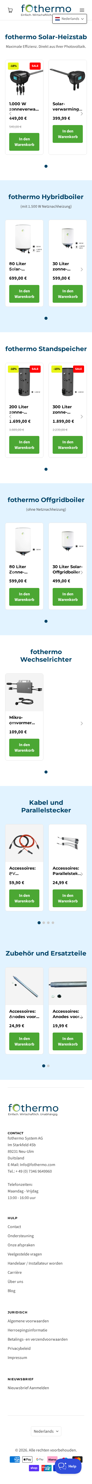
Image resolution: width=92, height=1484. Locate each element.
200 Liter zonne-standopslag (22, 412)
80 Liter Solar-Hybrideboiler (24, 269)
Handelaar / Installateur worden (35, 1263)
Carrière (15, 1272)
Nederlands (44, 1431)
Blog (11, 1291)
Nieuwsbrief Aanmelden (28, 1388)
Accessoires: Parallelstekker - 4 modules (69, 873)
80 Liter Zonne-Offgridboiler (23, 572)
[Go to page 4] (53, 922)
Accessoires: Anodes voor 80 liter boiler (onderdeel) (23, 1019)
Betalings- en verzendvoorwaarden (38, 1339)
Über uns (15, 1281)
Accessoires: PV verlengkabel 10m (23, 876)
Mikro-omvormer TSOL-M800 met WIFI (21, 725)
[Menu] (81, 10)
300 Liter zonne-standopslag (66, 412)
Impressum (17, 1357)
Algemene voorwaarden (28, 1321)
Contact (14, 1227)
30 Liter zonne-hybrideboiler (67, 269)
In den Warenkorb (24, 141)
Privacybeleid (19, 1348)
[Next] (82, 114)
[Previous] (10, 114)
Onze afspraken (21, 1245)
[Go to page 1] (46, 166)
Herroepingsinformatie (27, 1330)
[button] (70, 18)
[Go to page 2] (43, 922)
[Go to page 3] (48, 922)
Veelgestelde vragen (25, 1254)
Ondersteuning (21, 1236)
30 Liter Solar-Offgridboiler (68, 569)
